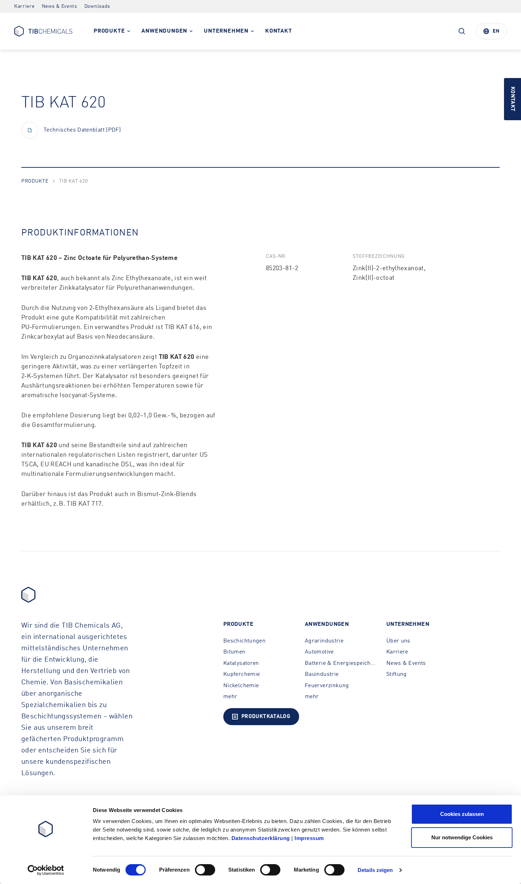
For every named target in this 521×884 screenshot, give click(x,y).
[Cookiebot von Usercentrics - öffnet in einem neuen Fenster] (46, 870)
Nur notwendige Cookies (462, 837)
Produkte (35, 181)
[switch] (205, 869)
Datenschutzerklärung (260, 838)
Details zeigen (375, 870)
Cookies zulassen (462, 814)
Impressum (309, 838)
